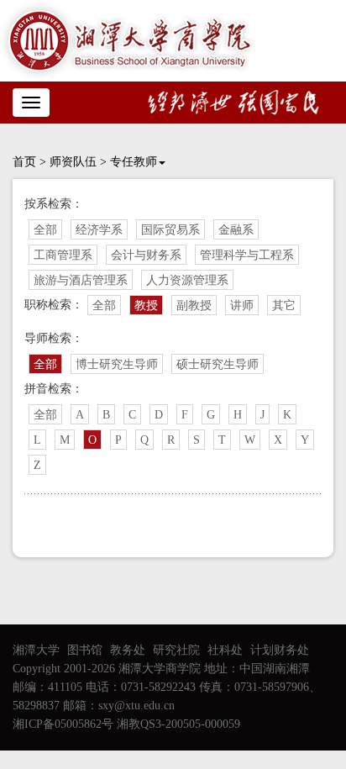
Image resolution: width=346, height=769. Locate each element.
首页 (24, 161)
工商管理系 (63, 255)
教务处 (127, 650)
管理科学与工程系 (247, 255)
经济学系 (99, 230)
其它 (284, 305)
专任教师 (133, 161)
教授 (146, 305)
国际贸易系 (170, 230)
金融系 (236, 230)
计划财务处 (279, 650)
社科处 (225, 650)
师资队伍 (73, 161)
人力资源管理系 (187, 280)
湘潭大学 (36, 650)
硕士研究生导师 (217, 364)
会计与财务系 (146, 255)
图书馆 (84, 650)
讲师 (242, 305)
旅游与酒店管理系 (81, 280)
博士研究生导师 (117, 364)
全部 (45, 230)
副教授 (194, 305)
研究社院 (176, 650)
